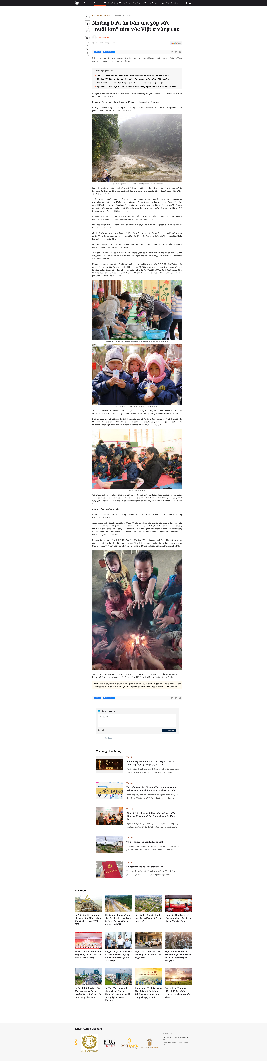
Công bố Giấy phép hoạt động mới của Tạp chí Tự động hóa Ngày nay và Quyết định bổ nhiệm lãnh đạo (150, 816)
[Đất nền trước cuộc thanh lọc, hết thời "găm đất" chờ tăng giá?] (148, 903)
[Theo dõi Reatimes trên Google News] (176, 43)
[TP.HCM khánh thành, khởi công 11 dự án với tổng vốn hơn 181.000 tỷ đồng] (88, 940)
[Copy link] (87, 30)
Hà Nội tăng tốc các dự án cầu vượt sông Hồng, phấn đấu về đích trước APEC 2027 (88, 919)
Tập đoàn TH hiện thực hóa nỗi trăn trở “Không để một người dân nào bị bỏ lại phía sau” (136, 86)
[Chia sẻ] (87, 24)
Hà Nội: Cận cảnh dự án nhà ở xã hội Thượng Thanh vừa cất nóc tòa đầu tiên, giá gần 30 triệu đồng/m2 (118, 994)
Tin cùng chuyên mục (109, 751)
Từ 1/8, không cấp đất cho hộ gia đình (144, 842)
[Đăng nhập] (190, 4)
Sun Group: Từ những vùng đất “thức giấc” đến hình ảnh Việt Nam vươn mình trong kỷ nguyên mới (148, 993)
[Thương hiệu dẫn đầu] (143, 1043)
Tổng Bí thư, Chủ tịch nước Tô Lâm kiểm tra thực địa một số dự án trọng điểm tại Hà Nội (118, 956)
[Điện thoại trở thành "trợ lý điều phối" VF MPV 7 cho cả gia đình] (148, 940)
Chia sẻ (98, 51)
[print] (87, 38)
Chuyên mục (98, 3)
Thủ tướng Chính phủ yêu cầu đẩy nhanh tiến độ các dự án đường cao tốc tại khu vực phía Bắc (118, 919)
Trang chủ (88, 3)
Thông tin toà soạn (173, 3)
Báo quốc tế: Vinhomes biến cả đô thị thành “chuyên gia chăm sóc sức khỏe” (177, 993)
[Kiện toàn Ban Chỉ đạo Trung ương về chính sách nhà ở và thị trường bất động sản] (178, 940)
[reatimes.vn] (77, 3)
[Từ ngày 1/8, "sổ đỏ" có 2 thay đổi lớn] (109, 869)
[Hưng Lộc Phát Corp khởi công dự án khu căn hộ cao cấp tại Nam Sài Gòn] (178, 903)
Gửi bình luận (169, 730)
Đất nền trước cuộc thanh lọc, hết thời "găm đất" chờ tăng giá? (148, 918)
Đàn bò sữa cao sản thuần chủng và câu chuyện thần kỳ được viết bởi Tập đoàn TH (133, 75)
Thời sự (118, 15)
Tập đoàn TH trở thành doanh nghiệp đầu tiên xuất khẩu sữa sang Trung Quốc (132, 83)
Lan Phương (103, 37)
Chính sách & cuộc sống (101, 15)
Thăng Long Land (175, 1043)
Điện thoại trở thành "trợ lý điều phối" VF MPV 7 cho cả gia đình (148, 954)
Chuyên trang (113, 3)
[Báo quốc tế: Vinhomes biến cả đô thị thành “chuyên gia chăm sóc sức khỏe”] (178, 976)
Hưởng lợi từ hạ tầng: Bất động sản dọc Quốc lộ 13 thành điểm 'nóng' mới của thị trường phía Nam (88, 993)
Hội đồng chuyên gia (156, 3)
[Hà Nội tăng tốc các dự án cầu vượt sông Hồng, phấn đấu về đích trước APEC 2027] (88, 903)
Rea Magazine (138, 3)
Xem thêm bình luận (104, 738)
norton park (179, 1037)
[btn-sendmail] (180, 51)
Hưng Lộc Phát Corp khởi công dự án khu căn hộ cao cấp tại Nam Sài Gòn (178, 918)
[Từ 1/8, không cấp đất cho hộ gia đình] (109, 844)
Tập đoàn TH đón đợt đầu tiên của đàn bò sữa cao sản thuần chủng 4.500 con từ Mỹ (134, 79)
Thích (109, 51)
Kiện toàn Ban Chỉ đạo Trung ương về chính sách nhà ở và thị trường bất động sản (178, 956)
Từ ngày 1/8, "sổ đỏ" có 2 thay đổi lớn (144, 866)
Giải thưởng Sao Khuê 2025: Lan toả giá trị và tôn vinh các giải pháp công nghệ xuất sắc (150, 763)
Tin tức (128, 15)
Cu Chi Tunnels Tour (169, 1034)
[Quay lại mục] (87, 16)
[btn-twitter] (176, 51)
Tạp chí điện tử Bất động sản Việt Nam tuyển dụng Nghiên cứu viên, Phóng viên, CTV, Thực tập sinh (151, 789)
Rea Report (127, 3)
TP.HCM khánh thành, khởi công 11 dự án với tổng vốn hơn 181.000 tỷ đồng (88, 954)
